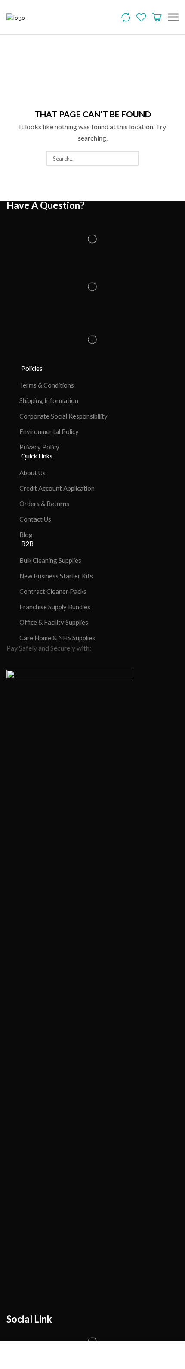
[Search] (130, 158)
